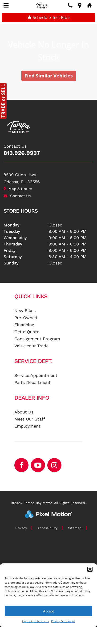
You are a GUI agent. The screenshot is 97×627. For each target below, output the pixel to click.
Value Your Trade (31, 345)
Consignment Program (37, 338)
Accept (48, 611)
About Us (23, 411)
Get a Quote (26, 331)
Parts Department (32, 382)
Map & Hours (20, 189)
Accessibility (47, 528)
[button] (90, 569)
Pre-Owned (25, 317)
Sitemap (74, 528)
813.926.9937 (22, 153)
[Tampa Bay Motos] (48, 124)
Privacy (21, 528)
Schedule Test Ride (51, 17)
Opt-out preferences (35, 621)
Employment (27, 426)
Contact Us (20, 196)
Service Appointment (35, 375)
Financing (24, 324)
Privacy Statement (63, 621)
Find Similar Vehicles (48, 76)
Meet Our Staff (29, 419)
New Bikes (25, 310)
